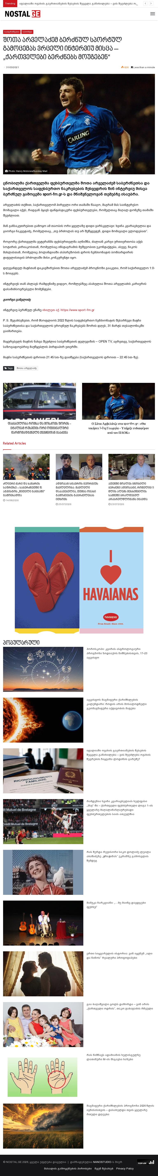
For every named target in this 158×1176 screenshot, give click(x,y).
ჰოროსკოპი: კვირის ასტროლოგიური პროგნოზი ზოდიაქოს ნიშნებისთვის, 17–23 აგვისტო (117, 653)
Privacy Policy (125, 1168)
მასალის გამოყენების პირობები (68, 1168)
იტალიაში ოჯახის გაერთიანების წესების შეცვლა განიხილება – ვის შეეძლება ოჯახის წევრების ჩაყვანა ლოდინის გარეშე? (119, 755)
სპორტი (27, 31)
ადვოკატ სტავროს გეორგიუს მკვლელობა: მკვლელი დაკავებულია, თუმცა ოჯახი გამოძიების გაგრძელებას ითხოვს (77, 491)
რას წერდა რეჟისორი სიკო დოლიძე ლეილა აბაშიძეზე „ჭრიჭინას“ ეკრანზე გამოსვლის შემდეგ (119, 856)
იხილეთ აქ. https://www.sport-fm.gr (68, 310)
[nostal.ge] (22, 13)
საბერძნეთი (11, 31)
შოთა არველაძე (27, 368)
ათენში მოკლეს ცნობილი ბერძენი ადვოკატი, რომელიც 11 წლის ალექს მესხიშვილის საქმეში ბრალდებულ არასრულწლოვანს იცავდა (131, 491)
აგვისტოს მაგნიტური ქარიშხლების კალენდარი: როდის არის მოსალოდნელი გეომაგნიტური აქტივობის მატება (117, 704)
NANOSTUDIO (102, 1162)
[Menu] (152, 14)
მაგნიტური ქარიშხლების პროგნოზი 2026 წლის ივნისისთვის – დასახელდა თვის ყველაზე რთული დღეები (120, 1110)
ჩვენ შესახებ (104, 1168)
